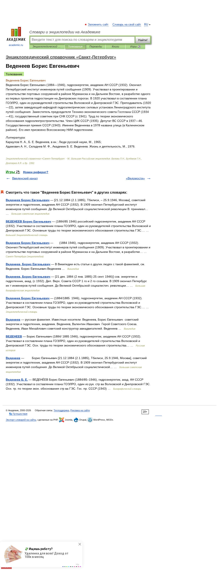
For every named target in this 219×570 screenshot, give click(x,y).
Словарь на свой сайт (126, 24)
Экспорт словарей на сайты (21, 419)
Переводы (95, 46)
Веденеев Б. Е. (17, 379)
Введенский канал (25, 178)
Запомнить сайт (98, 24)
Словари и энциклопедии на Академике (64, 32)
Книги (115, 46)
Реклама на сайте (80, 410)
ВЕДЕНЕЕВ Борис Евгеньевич (28, 221)
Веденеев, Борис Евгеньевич (28, 264)
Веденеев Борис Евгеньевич (27, 200)
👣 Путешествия (18, 413)
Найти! (143, 40)
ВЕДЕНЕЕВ (14, 336)
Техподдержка (61, 410)
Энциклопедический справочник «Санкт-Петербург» (47, 46)
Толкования (75, 46)
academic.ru (16, 45)
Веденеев (13, 319)
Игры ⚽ (135, 46)
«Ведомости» (135, 178)
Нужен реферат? (35, 172)
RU (146, 24)
